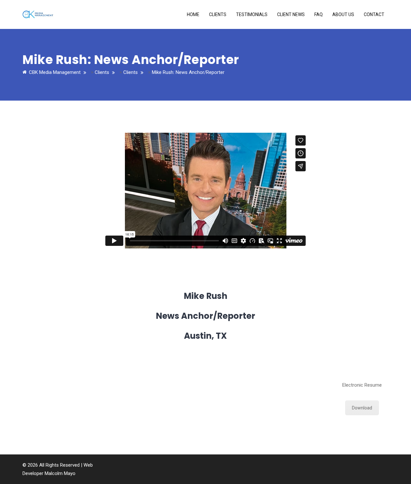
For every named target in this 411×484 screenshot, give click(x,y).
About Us (343, 14)
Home (193, 14)
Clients (217, 14)
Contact (374, 14)
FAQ (318, 14)
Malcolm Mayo (60, 473)
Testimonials (251, 14)
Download (362, 407)
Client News (291, 14)
